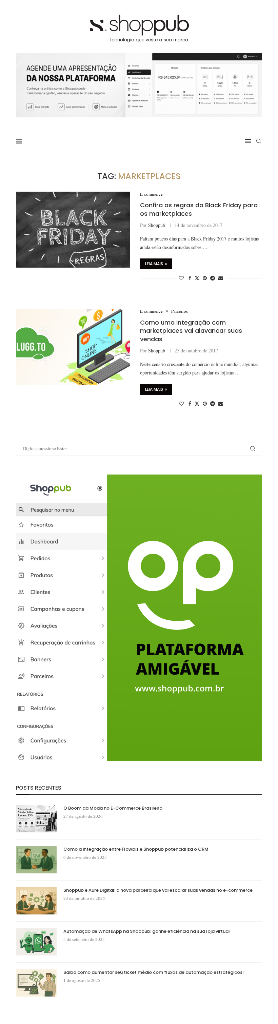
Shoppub (156, 225)
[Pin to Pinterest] (205, 278)
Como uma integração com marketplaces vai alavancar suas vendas (191, 330)
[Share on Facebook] (189, 278)
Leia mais (154, 264)
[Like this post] (181, 278)
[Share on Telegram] (212, 278)
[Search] (258, 141)
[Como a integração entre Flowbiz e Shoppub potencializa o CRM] (36, 859)
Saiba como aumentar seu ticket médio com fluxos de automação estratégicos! (153, 972)
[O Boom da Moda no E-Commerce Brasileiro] (36, 818)
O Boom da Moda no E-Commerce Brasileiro (112, 808)
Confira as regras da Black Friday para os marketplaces (199, 209)
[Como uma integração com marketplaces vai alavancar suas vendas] (73, 347)
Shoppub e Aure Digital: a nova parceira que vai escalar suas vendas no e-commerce (158, 890)
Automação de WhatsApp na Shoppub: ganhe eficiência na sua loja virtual (146, 931)
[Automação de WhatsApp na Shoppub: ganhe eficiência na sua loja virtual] (36, 941)
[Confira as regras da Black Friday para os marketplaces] (73, 230)
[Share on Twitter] (197, 278)
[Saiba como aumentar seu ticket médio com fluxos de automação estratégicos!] (36, 983)
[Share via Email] (220, 278)
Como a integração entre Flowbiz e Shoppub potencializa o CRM (136, 849)
